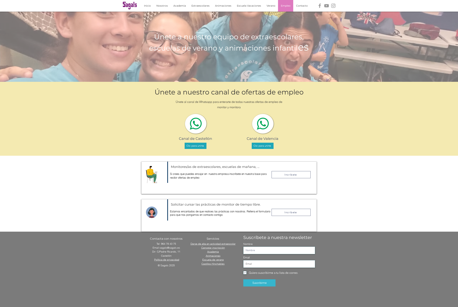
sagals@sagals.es (170, 247)
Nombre (248, 244)
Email (246, 257)
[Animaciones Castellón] (320, 6)
